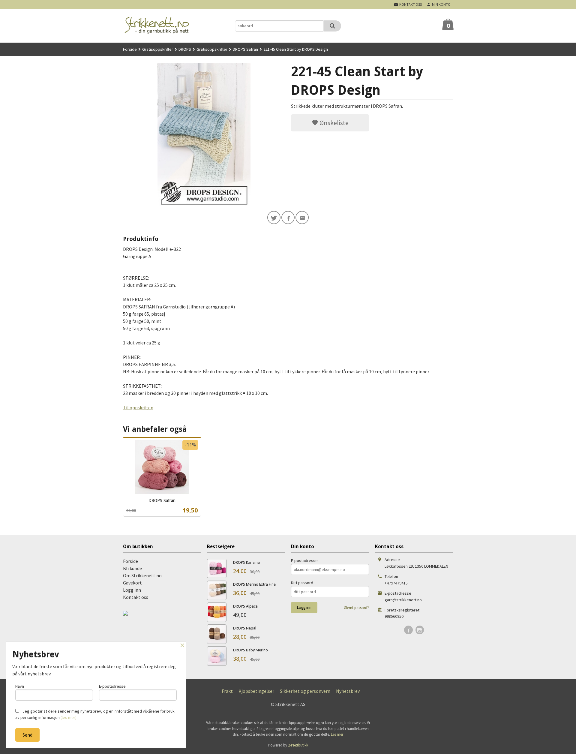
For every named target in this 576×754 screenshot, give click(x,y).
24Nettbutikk (298, 745)
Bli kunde (132, 568)
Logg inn (132, 590)
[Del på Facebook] (288, 217)
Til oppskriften (138, 407)
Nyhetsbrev (348, 691)
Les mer (337, 734)
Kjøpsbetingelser (256, 691)
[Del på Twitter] (273, 217)
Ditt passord (302, 582)
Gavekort (132, 583)
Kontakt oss (135, 597)
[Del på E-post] (302, 217)
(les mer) (68, 717)
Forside (130, 49)
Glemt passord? (356, 607)
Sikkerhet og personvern (305, 691)
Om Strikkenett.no (142, 575)
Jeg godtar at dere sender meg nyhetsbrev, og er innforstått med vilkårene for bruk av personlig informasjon (95, 714)
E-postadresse (304, 560)
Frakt (227, 691)
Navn (19, 686)
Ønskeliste (333, 123)
